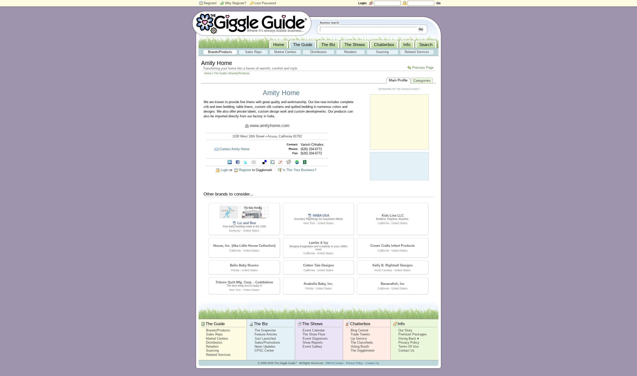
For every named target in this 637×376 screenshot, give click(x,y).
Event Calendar (314, 330)
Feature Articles (266, 334)
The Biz (261, 323)
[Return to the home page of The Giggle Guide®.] (252, 23)
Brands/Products (239, 73)
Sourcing (212, 350)
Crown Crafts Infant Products (392, 246)
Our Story (405, 330)
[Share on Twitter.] (246, 162)
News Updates (265, 346)
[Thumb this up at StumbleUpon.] (297, 162)
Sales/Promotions (267, 342)
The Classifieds (362, 342)
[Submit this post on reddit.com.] (288, 162)
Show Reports (313, 342)
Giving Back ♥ (408, 338)
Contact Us (406, 350)
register (245, 170)
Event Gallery (312, 346)
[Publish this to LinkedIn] (230, 162)
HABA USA (321, 215)
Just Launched (265, 338)
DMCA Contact (334, 363)
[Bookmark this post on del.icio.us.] (264, 162)
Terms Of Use (408, 346)
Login (224, 170)
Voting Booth (360, 346)
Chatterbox (360, 323)
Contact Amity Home (234, 149)
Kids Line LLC (393, 215)
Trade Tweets (360, 334)
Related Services (218, 355)
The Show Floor (314, 334)
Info (401, 323)
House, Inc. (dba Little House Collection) (244, 246)
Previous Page (422, 67)
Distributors (214, 342)
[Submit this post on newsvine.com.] (305, 162)
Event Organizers (315, 338)
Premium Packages (412, 334)
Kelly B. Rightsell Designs (392, 265)
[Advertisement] (399, 121)
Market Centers (217, 338)
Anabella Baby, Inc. (318, 284)
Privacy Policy (408, 342)
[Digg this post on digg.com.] (254, 162)
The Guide (220, 73)
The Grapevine (265, 330)
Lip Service (359, 338)
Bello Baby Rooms (244, 265)
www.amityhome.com (269, 125)
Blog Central (359, 330)
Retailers (212, 346)
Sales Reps (214, 334)
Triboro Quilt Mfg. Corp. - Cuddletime (244, 282)
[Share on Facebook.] (238, 162)
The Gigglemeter (362, 350)
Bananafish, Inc (393, 284)
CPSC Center (264, 350)
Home (208, 73)
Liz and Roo (246, 223)
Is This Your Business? (299, 170)
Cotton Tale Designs (318, 265)
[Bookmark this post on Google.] (272, 162)
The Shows (312, 323)
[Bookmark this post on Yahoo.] (280, 162)
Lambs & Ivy (318, 243)
